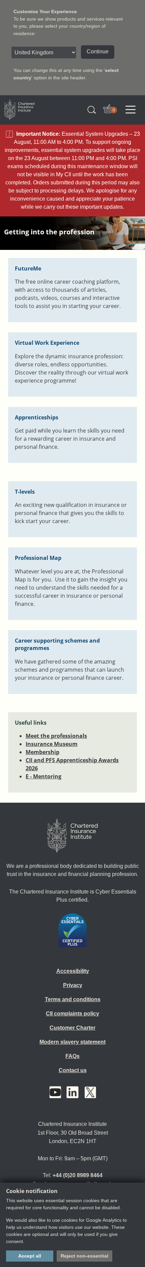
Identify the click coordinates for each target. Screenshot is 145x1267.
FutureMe (28, 268)
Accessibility (72, 971)
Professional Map (38, 558)
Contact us (73, 1070)
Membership (42, 752)
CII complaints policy (72, 1013)
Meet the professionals (56, 736)
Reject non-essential (84, 1256)
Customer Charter (72, 1028)
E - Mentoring (43, 776)
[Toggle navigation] (130, 109)
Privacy (72, 985)
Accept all (29, 1256)
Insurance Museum (52, 744)
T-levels (25, 491)
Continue (98, 51)
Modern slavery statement (72, 1042)
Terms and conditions (72, 999)
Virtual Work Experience (47, 342)
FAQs (72, 1056)
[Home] (72, 836)
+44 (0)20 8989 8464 (78, 1175)
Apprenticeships (36, 417)
